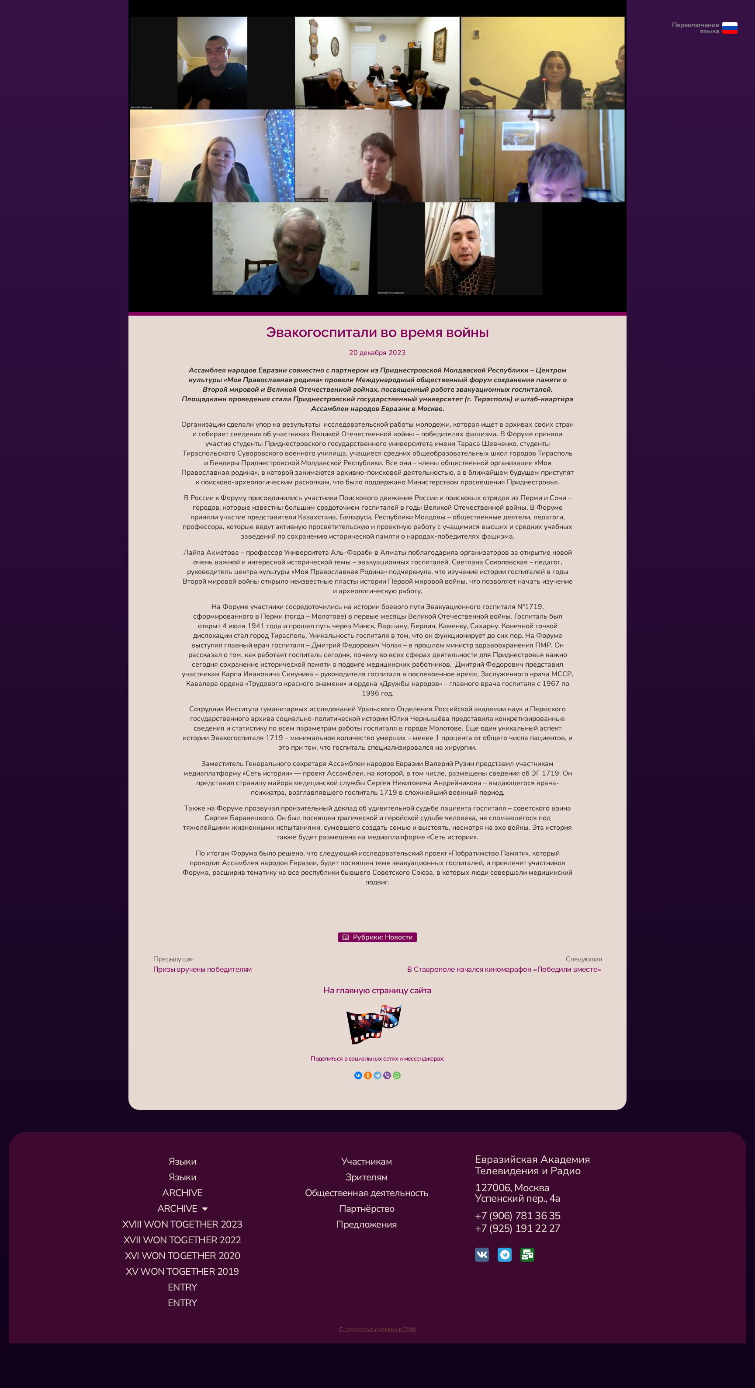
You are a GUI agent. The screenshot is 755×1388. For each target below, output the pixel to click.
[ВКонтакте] (358, 1075)
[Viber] (387, 1075)
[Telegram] (377, 1075)
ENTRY (182, 1287)
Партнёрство (366, 1208)
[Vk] (482, 1255)
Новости (398, 937)
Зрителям (367, 1177)
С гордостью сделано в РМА (377, 1329)
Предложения (366, 1224)
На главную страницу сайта (377, 990)
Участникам (366, 1161)
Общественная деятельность (367, 1193)
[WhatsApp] (397, 1075)
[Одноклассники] (368, 1075)
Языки (183, 1161)
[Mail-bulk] (527, 1255)
